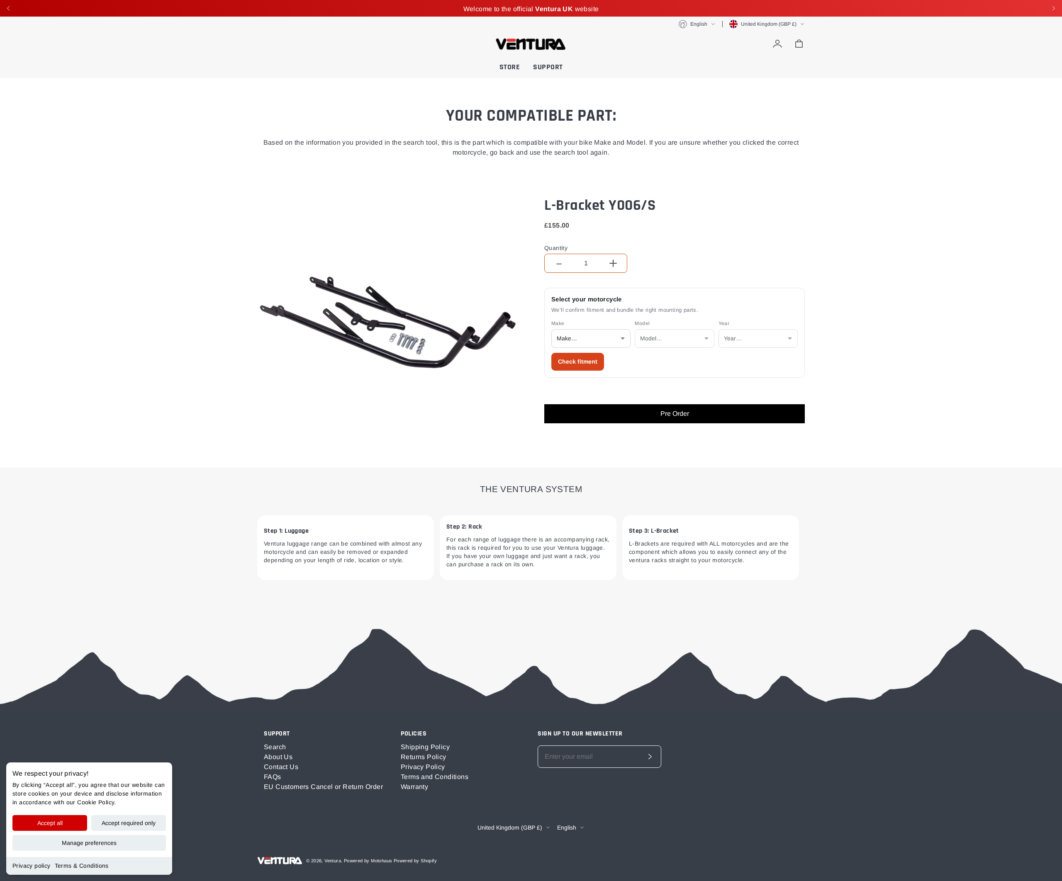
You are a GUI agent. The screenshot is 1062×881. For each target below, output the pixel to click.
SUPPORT (548, 67)
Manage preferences (89, 843)
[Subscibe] (650, 757)
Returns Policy (423, 756)
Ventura (332, 860)
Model (642, 323)
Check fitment (577, 361)
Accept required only (129, 823)
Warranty (414, 786)
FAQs (272, 776)
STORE (509, 67)
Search (275, 746)
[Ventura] (531, 44)
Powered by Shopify (415, 860)
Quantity (556, 248)
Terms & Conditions (82, 865)
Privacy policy (31, 865)
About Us (278, 756)
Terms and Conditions (434, 776)
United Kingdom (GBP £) (768, 24)
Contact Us (281, 766)
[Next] (1054, 8)
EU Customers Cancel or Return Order (323, 786)
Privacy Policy (423, 766)
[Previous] (8, 8)
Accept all (50, 823)
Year (724, 323)
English (698, 24)
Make (558, 323)
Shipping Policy (425, 746)
